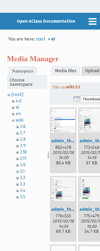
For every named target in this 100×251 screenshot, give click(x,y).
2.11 (23, 158)
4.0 (19, 100)
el (53, 39)
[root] (17, 94)
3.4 (22, 190)
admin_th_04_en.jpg (72, 209)
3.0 (23, 164)
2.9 (23, 145)
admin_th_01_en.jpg (72, 140)
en (18, 113)
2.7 (22, 132)
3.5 (22, 196)
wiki (19, 120)
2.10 (23, 152)
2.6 (23, 126)
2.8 (23, 139)
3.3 (22, 184)
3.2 (22, 177)
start (40, 39)
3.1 (22, 171)
